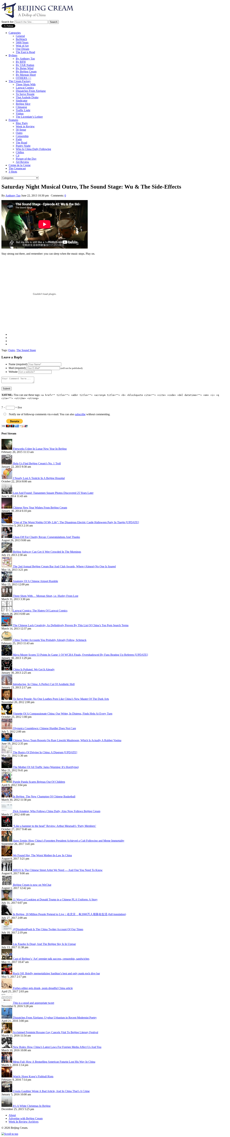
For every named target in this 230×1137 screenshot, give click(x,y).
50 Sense (21, 129)
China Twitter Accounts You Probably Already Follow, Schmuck (49, 640)
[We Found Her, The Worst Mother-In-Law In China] (7, 855)
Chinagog (21, 107)
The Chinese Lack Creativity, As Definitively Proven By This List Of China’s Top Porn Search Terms (70, 625)
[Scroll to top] (9, 1133)
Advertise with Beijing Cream (26, 1118)
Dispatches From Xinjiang (31, 90)
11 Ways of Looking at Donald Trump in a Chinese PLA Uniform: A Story (55, 899)
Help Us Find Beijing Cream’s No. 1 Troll (37, 463)
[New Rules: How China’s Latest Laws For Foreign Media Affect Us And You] (7, 1047)
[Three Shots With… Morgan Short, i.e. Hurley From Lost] (7, 595)
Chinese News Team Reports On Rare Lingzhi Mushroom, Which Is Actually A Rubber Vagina (67, 740)
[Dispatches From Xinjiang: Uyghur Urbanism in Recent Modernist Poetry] (7, 1017)
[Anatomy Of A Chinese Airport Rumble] (7, 581)
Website (13, 371)
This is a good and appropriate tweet (33, 1002)
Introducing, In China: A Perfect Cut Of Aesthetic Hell (44, 684)
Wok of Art (22, 45)
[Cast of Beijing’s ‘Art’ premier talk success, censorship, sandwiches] (7, 958)
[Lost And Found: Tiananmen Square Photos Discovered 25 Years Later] (7, 492)
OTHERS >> (23, 77)
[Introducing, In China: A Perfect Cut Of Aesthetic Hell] (7, 684)
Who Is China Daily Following (33, 149)
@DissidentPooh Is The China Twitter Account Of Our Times (48, 929)
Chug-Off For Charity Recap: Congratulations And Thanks (46, 537)
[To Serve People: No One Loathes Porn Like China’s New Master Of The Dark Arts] (7, 698)
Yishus (20, 113)
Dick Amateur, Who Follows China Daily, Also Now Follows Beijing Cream (56, 811)
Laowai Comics (25, 87)
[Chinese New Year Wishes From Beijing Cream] (7, 507)
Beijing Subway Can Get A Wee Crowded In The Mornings (47, 551)
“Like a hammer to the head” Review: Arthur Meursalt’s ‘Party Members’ (54, 825)
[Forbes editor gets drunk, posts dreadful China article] (7, 988)
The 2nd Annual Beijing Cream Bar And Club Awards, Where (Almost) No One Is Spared (64, 566)
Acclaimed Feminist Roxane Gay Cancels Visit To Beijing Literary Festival (55, 1032)
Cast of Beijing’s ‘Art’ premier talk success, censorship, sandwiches (51, 958)
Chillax (20, 152)
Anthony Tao (12, 195)
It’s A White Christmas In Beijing (31, 1105)
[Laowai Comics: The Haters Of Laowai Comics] (7, 610)
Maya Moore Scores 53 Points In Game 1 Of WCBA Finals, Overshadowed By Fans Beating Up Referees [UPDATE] (80, 654)
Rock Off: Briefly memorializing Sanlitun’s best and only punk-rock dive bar (56, 973)
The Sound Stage (26, 350)
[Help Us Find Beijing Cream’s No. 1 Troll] (7, 463)
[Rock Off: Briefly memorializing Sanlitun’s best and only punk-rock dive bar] (7, 973)
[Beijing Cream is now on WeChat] (7, 884)
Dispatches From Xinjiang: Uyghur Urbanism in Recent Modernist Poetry (55, 1017)
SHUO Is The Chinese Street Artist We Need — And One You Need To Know (58, 870)
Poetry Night (23, 145)
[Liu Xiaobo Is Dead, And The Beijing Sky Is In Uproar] (7, 944)
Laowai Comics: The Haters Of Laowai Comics (40, 610)
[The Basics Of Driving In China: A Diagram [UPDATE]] (7, 752)
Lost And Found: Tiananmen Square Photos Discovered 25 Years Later (53, 492)
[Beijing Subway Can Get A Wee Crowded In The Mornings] (7, 551)
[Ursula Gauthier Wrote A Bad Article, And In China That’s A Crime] (7, 1091)
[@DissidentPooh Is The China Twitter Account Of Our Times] (7, 929)
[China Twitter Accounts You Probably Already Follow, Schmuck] (7, 640)
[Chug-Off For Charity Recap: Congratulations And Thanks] (7, 537)
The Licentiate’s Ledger (29, 116)
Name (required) (18, 364)
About (12, 1115)
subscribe (80, 414)
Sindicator (21, 100)
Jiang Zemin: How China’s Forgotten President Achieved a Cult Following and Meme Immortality (68, 840)
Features (13, 119)
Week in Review (25, 126)
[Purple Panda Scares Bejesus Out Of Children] (7, 781)
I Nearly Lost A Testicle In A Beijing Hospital (39, 478)
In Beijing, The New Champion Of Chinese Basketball (44, 796)
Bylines (13, 55)
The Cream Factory (20, 81)
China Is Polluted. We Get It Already (34, 669)
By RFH (21, 61)
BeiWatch (21, 39)
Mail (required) (17, 367)
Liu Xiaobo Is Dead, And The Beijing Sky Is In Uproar (44, 944)
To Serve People (25, 94)
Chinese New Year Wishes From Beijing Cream (40, 507)
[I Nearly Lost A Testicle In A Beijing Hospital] (7, 478)
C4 (17, 155)
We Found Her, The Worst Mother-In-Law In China (42, 855)
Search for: (7, 21)
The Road (21, 142)
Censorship (22, 136)
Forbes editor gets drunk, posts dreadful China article (43, 988)
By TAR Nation (25, 65)
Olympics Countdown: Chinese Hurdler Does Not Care (44, 728)
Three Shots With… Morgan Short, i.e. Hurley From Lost (45, 595)
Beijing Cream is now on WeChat (32, 884)
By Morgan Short (26, 74)
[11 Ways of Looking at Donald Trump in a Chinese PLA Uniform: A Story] (7, 899)
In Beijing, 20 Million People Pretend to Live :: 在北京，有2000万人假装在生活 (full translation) (69, 914)
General (20, 36)
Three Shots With (26, 84)
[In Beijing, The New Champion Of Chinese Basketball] (7, 796)
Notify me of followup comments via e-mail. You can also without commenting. (59, 414)
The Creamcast (17, 168)
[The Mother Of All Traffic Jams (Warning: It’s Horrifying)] (7, 767)
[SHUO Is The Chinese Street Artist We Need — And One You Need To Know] (7, 870)
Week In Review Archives (23, 1121)
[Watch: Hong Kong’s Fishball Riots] (7, 1076)
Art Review (22, 161)
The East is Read (25, 52)
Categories (15, 32)
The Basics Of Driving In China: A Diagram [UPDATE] (45, 752)
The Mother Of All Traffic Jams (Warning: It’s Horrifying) (46, 767)
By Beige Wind (24, 68)
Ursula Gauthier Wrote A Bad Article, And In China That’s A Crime (51, 1091)
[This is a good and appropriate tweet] (7, 1002)
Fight (19, 139)
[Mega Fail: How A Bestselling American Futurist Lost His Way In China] (7, 1061)
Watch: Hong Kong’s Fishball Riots (33, 1076)
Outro (19, 132)
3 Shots (13, 171)
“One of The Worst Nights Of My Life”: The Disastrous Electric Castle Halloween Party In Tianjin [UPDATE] (76, 522)
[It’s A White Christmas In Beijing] (7, 1105)
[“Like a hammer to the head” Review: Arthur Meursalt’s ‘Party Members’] (7, 825)
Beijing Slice (23, 103)
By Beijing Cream (26, 71)
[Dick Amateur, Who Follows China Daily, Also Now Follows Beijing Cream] (7, 811)
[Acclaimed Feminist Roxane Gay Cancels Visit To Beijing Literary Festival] (7, 1032)
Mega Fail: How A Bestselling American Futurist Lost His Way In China (54, 1061)
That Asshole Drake (27, 97)
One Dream (22, 48)
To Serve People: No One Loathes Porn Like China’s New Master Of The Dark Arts (61, 698)
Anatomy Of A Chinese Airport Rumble (35, 581)
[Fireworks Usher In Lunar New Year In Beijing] (7, 448)
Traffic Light (23, 110)
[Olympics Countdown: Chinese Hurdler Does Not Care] (7, 728)
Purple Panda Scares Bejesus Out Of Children (39, 781)
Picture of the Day (26, 158)
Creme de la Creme (20, 165)
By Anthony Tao (25, 58)
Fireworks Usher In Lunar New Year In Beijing (40, 448)
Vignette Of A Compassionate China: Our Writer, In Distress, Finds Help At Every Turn (62, 713)
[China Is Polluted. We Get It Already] (7, 669)
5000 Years (22, 42)
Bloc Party (22, 123)
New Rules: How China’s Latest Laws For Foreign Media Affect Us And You (57, 1047)
